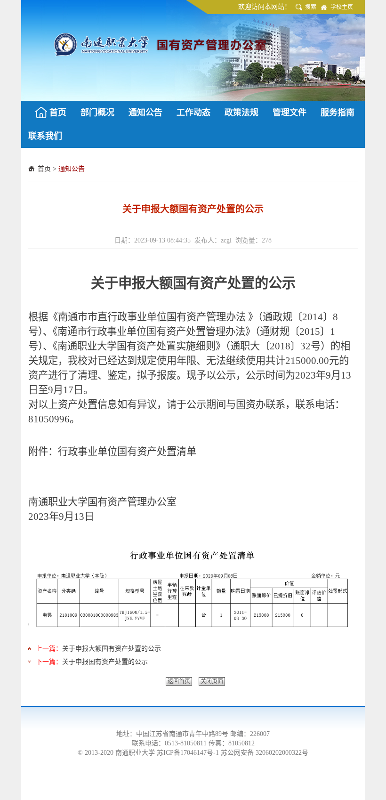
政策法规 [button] (241, 112)
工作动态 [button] (193, 112)
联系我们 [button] (45, 136)
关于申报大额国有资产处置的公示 (111, 648)
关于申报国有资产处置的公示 (105, 661)
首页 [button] (57, 112)
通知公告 (71, 168)
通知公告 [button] (145, 112)
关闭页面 (212, 681)
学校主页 (341, 7)
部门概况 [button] (97, 112)
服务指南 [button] (337, 112)
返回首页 (179, 681)
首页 (44, 168)
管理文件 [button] (289, 112)
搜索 (310, 7)
